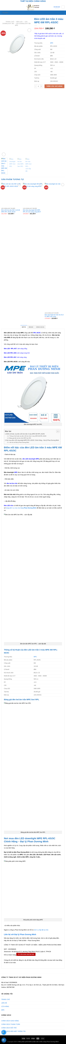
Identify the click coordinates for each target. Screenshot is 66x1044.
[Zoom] (4, 154)
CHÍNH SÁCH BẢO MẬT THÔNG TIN (13, 1031)
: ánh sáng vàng (15, 357)
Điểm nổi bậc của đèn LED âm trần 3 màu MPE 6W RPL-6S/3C (25, 434)
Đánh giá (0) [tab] (40, 327)
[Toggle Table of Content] (57, 431)
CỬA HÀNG (5, 1006)
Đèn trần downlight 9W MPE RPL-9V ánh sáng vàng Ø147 (32, 211)
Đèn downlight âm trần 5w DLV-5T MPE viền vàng (54, 315)
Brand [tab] (31, 327)
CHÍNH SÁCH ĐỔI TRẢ (8, 1028)
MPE (51, 43)
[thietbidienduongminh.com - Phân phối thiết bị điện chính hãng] (33, 7)
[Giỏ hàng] (63, 6)
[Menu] (2, 7)
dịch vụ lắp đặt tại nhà (41, 930)
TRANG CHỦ (5, 999)
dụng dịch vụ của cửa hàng (21, 508)
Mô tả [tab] (24, 327)
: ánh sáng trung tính (17, 353)
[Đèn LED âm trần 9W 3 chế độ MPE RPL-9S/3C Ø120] (11, 195)
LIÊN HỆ (4, 1003)
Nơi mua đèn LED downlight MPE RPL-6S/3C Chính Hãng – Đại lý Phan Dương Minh (32, 440)
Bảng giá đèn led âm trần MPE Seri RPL (20, 438)
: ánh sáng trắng (15, 348)
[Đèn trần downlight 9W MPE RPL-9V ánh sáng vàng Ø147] (33, 195)
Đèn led (19, 22)
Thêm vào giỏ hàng (54, 86)
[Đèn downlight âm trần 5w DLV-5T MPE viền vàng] (55, 247)
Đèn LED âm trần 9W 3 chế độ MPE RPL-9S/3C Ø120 (10, 211)
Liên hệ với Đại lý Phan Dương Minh (19, 442)
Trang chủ (10, 22)
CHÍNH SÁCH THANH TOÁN (10, 1024)
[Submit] (62, 12)
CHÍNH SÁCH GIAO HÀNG (10, 1021)
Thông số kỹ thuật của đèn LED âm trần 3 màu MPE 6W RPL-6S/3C (27, 436)
